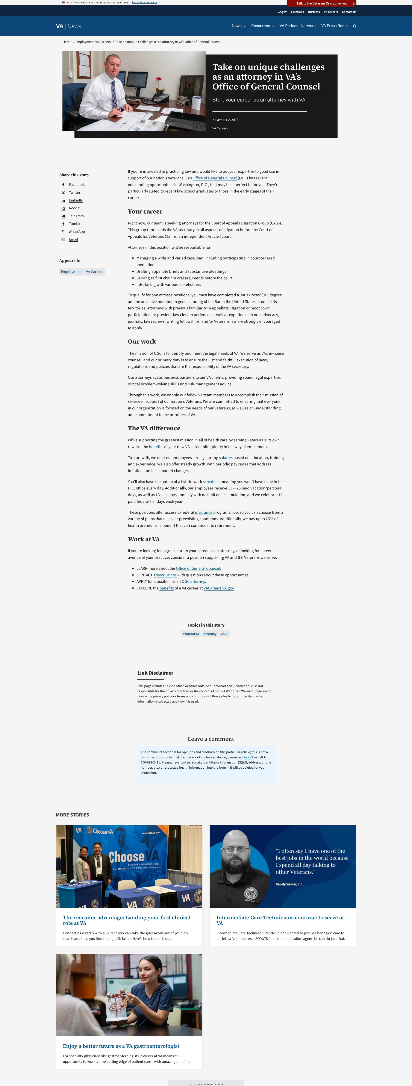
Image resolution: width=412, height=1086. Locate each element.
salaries (226, 458)
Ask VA (248, 757)
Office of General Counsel (215, 178)
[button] (354, 26)
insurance (203, 512)
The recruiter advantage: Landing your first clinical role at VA (127, 920)
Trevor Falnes (165, 575)
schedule (211, 482)
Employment (71, 271)
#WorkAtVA (191, 634)
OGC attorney (193, 582)
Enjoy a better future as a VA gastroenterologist (121, 1046)
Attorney (210, 634)
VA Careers (94, 271)
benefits (156, 447)
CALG (225, 634)
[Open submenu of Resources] (272, 26)
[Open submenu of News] (244, 26)
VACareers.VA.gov (219, 588)
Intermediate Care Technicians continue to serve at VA (280, 920)
